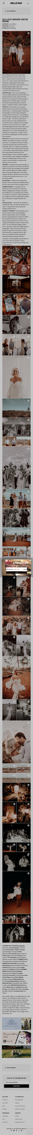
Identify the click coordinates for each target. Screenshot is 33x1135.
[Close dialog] (30, 560)
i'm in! (16, 572)
